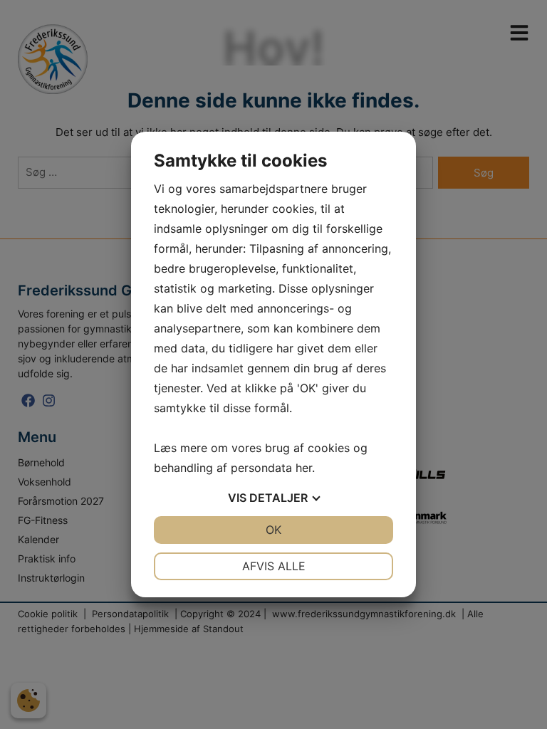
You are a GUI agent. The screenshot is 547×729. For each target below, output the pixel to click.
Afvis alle (274, 566)
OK (273, 530)
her (304, 468)
